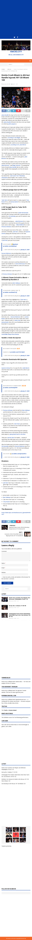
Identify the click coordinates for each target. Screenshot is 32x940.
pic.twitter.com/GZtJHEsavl (10, 246)
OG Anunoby (12, 216)
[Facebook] (17, 37)
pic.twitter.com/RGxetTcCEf (10, 292)
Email (3, 568)
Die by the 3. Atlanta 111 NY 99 (17, 605)
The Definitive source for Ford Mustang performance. (15, 717)
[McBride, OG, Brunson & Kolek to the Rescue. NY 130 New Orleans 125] (9, 834)
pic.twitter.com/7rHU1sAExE (17, 352)
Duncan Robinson (6, 253)
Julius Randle (5, 115)
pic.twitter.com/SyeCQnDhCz (19, 453)
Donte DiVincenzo (20, 263)
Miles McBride (20, 225)
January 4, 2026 (13, 601)
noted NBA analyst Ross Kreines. (10, 334)
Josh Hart (15, 231)
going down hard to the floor (17, 434)
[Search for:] (16, 64)
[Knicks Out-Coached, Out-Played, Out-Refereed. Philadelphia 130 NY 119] (5, 599)
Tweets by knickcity (6, 846)
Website (4, 572)
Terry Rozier (6, 501)
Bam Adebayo (16, 283)
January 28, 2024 (6, 84)
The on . (9, 710)
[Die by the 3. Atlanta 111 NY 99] (5, 607)
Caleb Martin (25, 368)
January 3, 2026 (13, 607)
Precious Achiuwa (6, 226)
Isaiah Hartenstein (23, 212)
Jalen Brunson (5, 165)
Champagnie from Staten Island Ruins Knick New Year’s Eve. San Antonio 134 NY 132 (19, 615)
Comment (4, 551)
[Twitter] (14, 37)
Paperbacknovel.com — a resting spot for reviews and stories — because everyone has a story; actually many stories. (16, 701)
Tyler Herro (5, 200)
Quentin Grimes (6, 368)
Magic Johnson (16, 165)
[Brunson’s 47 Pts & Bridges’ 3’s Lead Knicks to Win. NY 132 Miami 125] (16, 840)
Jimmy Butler (14, 202)
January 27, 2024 (25, 249)
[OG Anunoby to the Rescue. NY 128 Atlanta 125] (16, 834)
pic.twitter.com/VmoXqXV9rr (10, 387)
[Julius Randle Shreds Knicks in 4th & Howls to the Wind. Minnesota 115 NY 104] (9, 840)
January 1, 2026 (13, 618)
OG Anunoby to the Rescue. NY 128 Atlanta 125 (13, 783)
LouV (14, 84)
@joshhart (15, 244)
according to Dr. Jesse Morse (18, 144)
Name (3, 563)
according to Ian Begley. (14, 137)
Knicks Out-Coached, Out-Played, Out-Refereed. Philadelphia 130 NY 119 (19, 598)
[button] (30, 61)
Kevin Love (17, 320)
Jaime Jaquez (11, 124)
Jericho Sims (11, 437)
